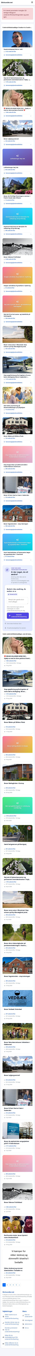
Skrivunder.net (6, 2)
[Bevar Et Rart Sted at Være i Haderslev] (17, 489)
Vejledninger (7, 1311)
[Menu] (32, 2)
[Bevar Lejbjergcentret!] (17, 133)
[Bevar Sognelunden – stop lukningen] (17, 518)
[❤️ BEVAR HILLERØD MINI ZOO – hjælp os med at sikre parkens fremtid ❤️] (17, 104)
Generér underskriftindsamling (19, 616)
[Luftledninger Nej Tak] (17, 162)
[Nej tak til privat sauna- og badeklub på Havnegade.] (17, 309)
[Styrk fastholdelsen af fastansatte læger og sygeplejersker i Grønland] (17, 548)
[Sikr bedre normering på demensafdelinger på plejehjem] (17, 401)
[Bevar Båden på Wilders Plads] (17, 430)
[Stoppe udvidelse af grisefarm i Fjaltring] (17, 280)
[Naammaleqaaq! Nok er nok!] (17, 44)
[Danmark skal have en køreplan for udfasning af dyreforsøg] (17, 222)
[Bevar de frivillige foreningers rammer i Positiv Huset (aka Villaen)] (17, 191)
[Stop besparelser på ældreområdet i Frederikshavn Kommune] (17, 460)
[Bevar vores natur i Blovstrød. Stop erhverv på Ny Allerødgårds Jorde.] (17, 340)
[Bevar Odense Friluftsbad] (17, 251)
